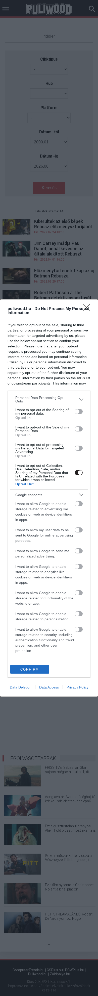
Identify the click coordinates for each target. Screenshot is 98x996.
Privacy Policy (77, 687)
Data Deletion (20, 687)
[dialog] (49, 498)
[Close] (88, 309)
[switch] (79, 411)
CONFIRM (29, 669)
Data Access (49, 687)
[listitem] (49, 399)
